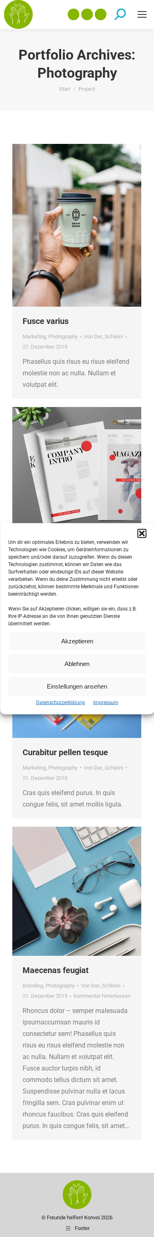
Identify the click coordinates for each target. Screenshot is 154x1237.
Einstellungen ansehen (77, 686)
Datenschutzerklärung (60, 702)
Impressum (105, 702)
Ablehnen (77, 663)
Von (103, 336)
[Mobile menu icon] (142, 14)
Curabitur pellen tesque (65, 752)
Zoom (66, 225)
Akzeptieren (77, 641)
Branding (33, 986)
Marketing (34, 336)
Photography (63, 336)
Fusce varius (46, 321)
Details (88, 225)
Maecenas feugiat (56, 970)
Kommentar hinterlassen (102, 996)
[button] (142, 533)
